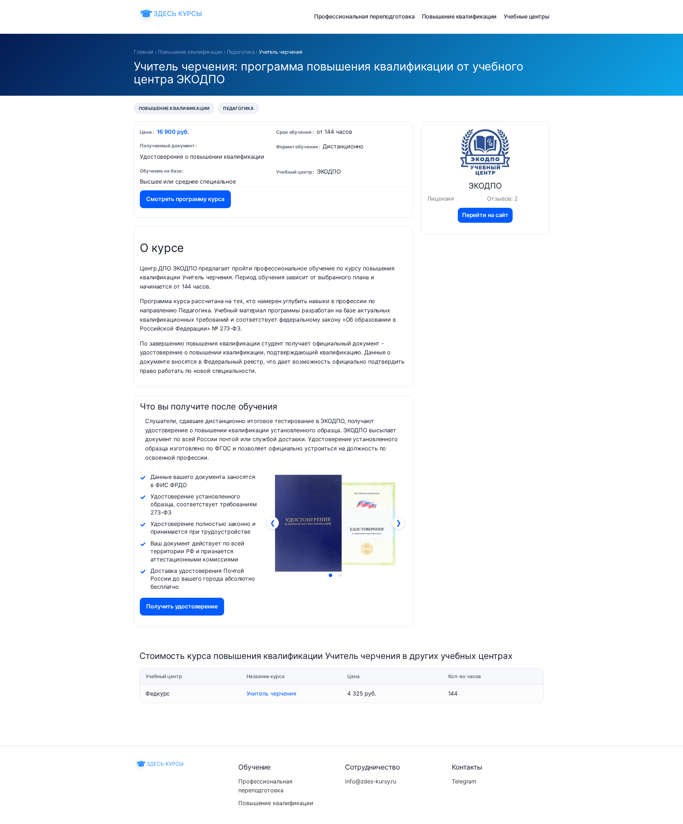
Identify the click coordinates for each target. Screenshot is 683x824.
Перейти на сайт (485, 214)
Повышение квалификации (459, 16)
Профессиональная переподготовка (364, 16)
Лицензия (440, 198)
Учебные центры (526, 16)
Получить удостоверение (182, 606)
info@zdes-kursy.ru (370, 781)
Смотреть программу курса (185, 198)
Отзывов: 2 (502, 198)
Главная (143, 52)
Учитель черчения (271, 693)
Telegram (464, 781)
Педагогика (241, 52)
